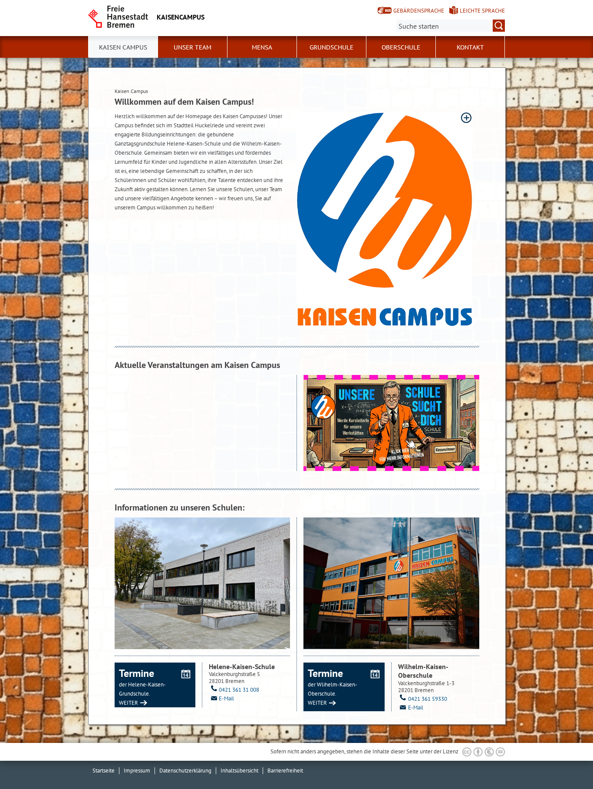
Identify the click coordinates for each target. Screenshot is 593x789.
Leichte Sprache (482, 10)
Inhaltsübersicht (239, 770)
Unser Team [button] (192, 47)
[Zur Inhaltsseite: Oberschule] (391, 583)
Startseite (103, 770)
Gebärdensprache (418, 10)
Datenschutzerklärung (185, 770)
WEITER (128, 702)
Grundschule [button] (331, 47)
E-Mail (226, 698)
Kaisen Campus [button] (123, 47)
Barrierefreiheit (285, 770)
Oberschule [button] (401, 47)
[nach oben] (566, 762)
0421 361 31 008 (239, 689)
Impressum (137, 770)
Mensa (262, 47)
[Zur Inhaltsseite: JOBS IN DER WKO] (391, 423)
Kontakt (470, 47)
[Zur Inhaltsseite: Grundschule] (202, 583)
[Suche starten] (499, 26)
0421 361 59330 (427, 699)
